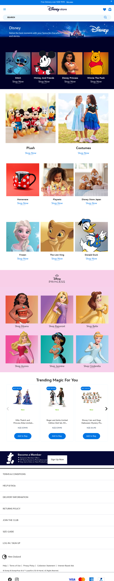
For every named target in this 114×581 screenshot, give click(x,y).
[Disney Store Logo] (57, 9)
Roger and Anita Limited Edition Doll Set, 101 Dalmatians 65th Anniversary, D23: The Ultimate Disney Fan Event (57, 421)
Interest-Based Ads (66, 566)
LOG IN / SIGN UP (11, 543)
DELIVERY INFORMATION (15, 497)
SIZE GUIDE (8, 531)
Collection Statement (46, 566)
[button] (110, 3)
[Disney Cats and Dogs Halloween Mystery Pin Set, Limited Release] (91, 397)
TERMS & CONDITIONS (14, 474)
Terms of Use (15, 566)
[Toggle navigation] (5, 9)
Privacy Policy (28, 566)
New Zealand (14, 557)
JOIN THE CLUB (10, 520)
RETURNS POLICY (11, 508)
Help (5, 566)
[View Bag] (110, 9)
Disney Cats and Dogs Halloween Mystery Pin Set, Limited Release (91, 421)
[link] (18, 81)
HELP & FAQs (9, 485)
